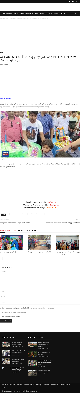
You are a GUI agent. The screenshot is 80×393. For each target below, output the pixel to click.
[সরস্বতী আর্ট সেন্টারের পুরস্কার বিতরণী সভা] (13, 242)
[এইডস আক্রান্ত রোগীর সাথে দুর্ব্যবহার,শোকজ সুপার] (6, 370)
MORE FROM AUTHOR (27, 230)
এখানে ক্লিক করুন (51, 202)
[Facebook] (69, 1)
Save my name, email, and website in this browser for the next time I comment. (28, 308)
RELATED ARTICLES (8, 230)
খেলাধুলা (36, 13)
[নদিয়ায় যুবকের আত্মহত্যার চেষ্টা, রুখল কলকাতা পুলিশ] (6, 361)
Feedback (12, 385)
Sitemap (38, 385)
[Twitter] (72, 1)
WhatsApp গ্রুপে (54, 205)
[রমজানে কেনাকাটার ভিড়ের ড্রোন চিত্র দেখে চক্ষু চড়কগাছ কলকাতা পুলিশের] (32, 363)
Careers (19, 385)
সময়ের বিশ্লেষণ (28, 13)
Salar (42, 214)
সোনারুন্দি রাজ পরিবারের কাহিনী (44, 371)
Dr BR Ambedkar (33, 214)
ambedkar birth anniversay (19, 214)
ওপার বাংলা (22, 13)
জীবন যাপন (56, 13)
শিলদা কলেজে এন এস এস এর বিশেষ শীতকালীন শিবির (39, 252)
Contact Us (54, 385)
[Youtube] (76, 1)
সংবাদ (15, 13)
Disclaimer (46, 385)
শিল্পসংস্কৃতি (42, 13)
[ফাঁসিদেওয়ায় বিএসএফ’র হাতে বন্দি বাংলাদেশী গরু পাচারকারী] (6, 353)
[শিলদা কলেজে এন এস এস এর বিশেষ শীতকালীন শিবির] (41, 242)
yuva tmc (48, 214)
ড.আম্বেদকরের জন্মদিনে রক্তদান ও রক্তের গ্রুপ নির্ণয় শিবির (15, 223)
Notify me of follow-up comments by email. (14, 312)
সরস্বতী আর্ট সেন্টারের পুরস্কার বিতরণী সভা (9, 252)
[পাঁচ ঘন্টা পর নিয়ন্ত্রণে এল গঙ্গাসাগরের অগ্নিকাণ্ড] (6, 344)
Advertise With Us (29, 385)
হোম (4, 13)
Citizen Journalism (65, 385)
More (63, 13)
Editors (4, 387)
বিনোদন (49, 13)
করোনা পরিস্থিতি (9, 13)
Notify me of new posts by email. (11, 316)
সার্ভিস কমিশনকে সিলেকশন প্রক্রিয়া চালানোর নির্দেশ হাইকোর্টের (43, 344)
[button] (75, 13)
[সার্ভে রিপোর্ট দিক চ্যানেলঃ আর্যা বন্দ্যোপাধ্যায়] (32, 354)
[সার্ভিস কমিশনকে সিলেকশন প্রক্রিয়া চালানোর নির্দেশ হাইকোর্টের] (32, 344)
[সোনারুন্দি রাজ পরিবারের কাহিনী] (32, 373)
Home (2, 18)
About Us (5, 385)
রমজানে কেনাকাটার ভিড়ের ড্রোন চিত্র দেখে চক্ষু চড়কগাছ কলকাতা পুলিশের (44, 362)
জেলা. (7, 18)
